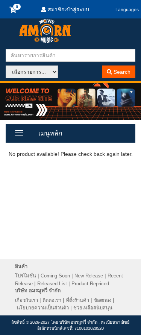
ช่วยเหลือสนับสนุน (92, 308)
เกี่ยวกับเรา (26, 300)
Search (121, 72)
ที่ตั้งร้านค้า (77, 300)
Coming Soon (55, 276)
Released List (52, 283)
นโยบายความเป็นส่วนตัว (43, 308)
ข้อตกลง (102, 300)
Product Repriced (90, 283)
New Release (88, 276)
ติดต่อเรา (51, 300)
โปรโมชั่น (25, 276)
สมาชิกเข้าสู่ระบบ (67, 9)
